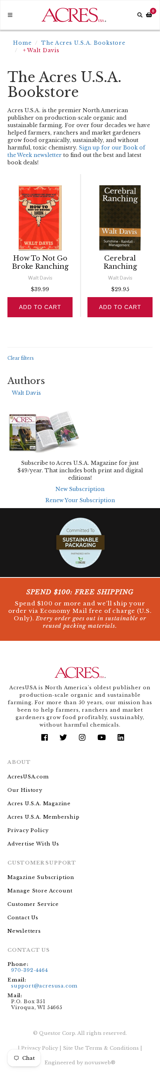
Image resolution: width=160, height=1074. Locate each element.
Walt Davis (26, 393)
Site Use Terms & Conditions (101, 1048)
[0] (149, 15)
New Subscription (80, 489)
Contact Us (22, 917)
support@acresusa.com (44, 986)
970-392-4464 (29, 970)
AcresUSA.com (28, 777)
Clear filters (20, 358)
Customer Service (33, 904)
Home (22, 43)
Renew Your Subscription (80, 500)
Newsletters (24, 931)
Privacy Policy (27, 830)
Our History (24, 790)
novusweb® (99, 1062)
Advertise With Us (33, 844)
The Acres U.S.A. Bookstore (83, 43)
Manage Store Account (40, 891)
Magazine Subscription (40, 877)
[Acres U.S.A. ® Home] (74, 15)
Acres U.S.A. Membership (43, 817)
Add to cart (40, 307)
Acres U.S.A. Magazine (39, 803)
